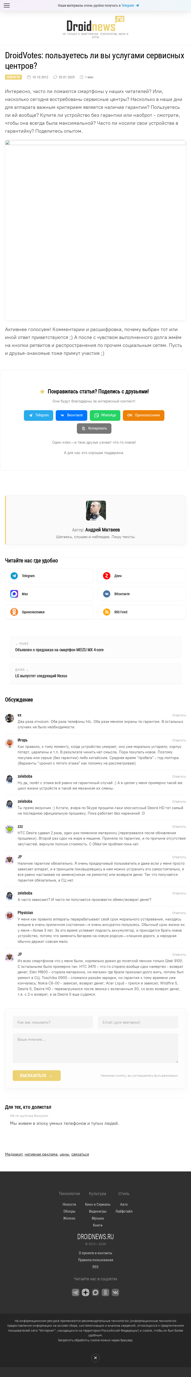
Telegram (127, 5)
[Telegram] (75, 1292)
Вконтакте (75, 415)
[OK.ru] (105, 1292)
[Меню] (7, 5)
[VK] (115, 1292)
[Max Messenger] (95, 1292)
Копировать (97, 428)
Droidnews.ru (95, 1236)
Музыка (98, 1218)
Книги (97, 1225)
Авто (124, 1204)
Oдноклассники (143, 415)
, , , (47, 1154)
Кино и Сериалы (97, 1204)
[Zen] (85, 1292)
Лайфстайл (124, 1211)
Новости (13, 77)
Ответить (179, 715)
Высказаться (36, 1075)
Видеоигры (97, 1211)
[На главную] (95, 23)
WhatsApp (108, 415)
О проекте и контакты (95, 1253)
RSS (95, 1267)
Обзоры (69, 1211)
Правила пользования (95, 1260)
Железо (69, 1218)
